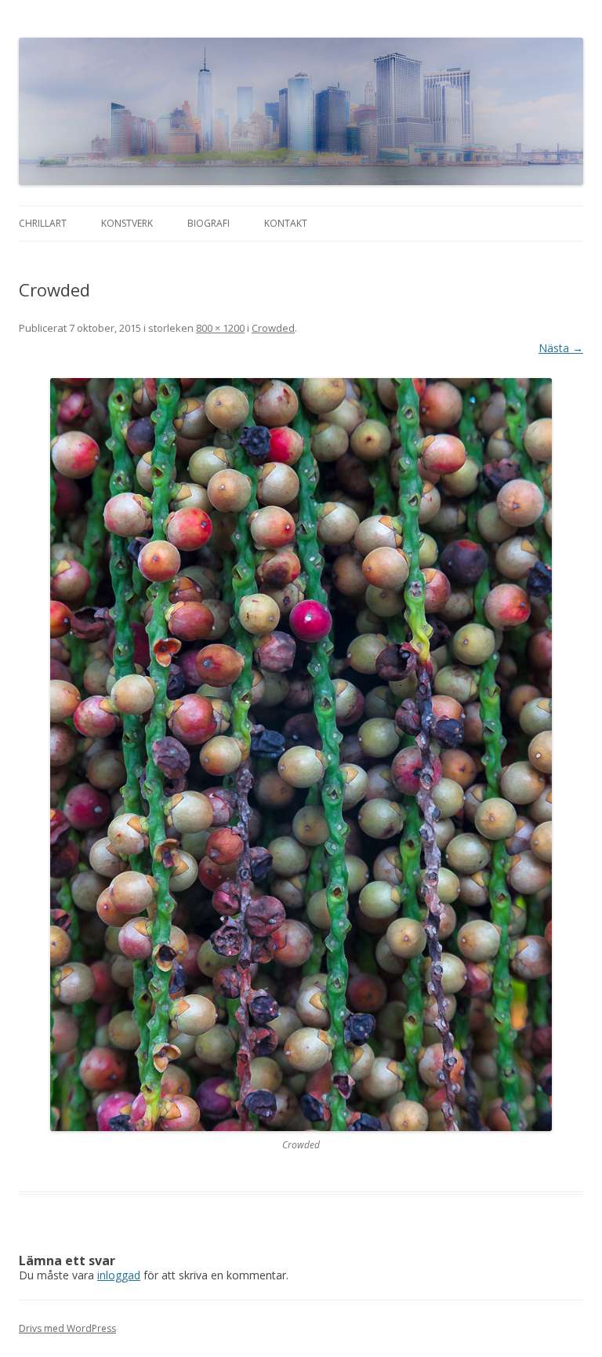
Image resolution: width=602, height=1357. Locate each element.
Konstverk (127, 223)
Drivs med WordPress (67, 1328)
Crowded (273, 328)
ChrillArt (43, 223)
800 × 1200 (220, 328)
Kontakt (285, 223)
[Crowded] (301, 754)
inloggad (118, 1275)
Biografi (208, 223)
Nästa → (561, 347)
